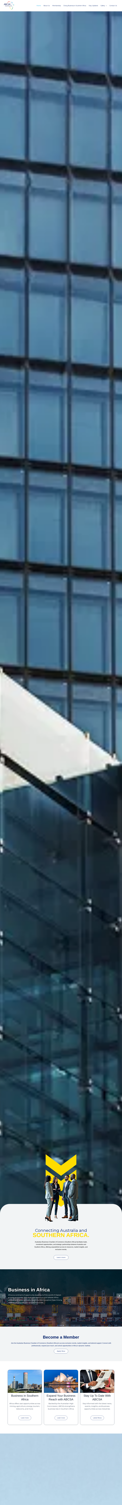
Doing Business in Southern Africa (74, 5)
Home (39, 5)
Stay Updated (93, 5)
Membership (56, 5)
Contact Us (113, 5)
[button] (106, 5)
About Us (46, 5)
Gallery (103, 5)
